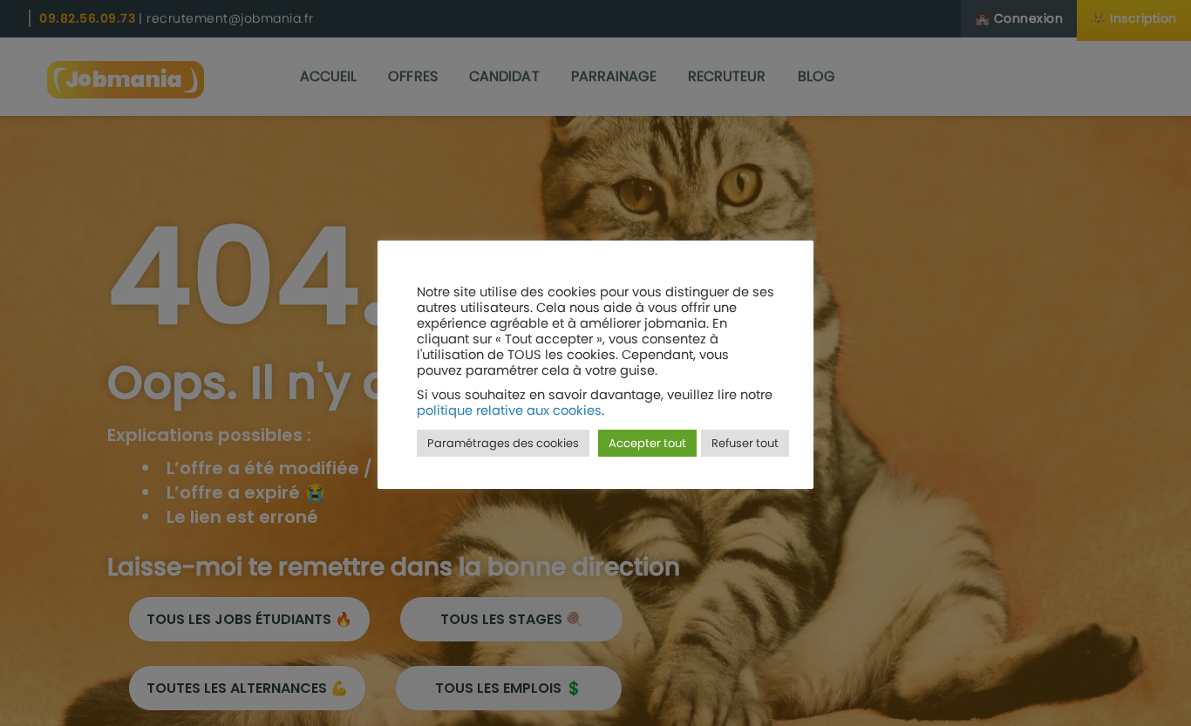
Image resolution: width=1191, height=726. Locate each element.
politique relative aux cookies (509, 410)
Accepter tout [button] (647, 443)
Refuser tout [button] (745, 443)
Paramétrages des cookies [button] (503, 443)
